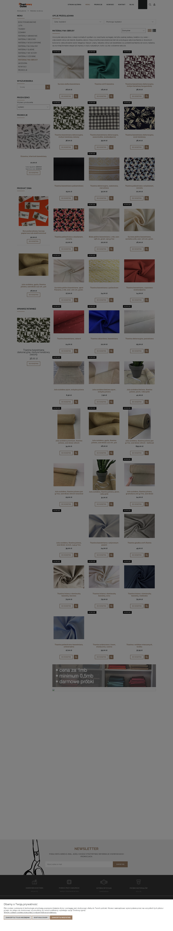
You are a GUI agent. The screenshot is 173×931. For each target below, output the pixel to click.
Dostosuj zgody (41, 917)
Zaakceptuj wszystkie (61, 917)
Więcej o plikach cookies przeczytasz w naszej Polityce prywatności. (30, 912)
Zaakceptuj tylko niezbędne (18, 917)
